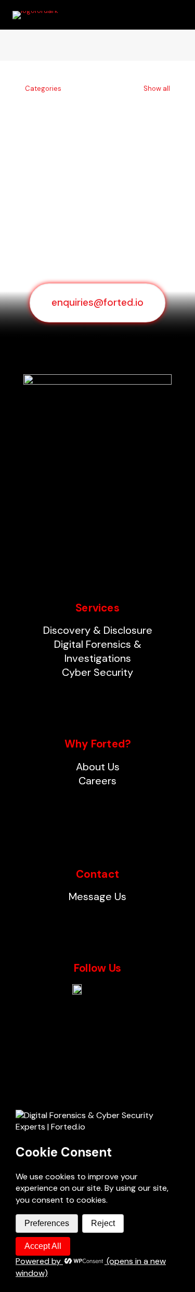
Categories (43, 88)
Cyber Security (97, 672)
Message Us (97, 896)
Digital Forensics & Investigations (97, 651)
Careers (97, 780)
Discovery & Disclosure (97, 630)
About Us (98, 766)
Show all (156, 88)
